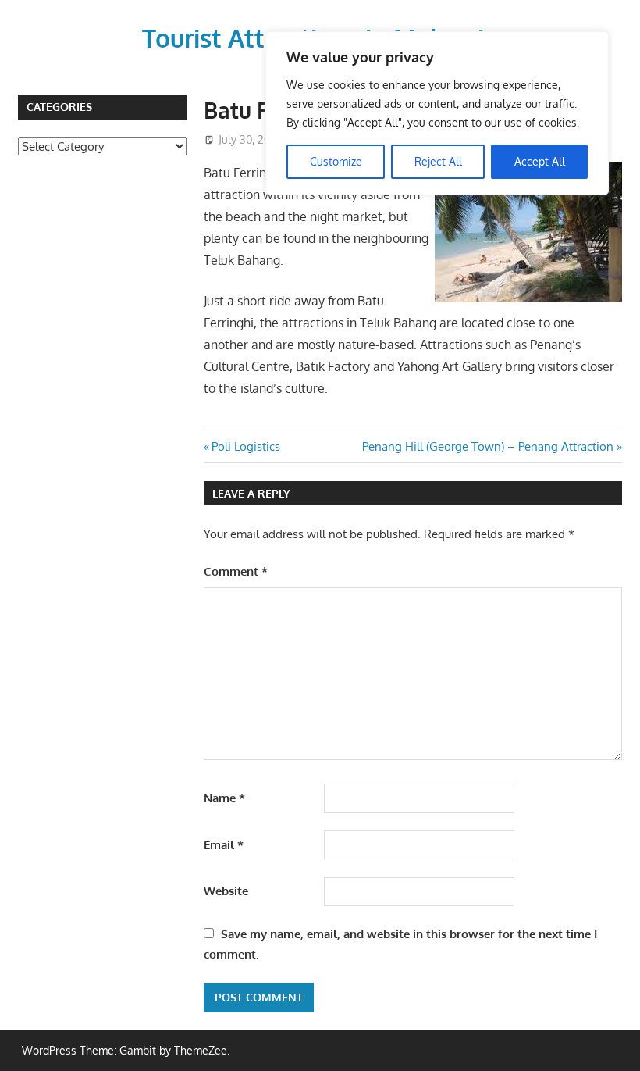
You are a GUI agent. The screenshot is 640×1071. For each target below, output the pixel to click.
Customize (336, 161)
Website (226, 891)
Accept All (539, 161)
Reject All (438, 161)
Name (224, 798)
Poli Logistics (245, 446)
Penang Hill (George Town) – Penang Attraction (487, 446)
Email (224, 844)
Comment (236, 571)
